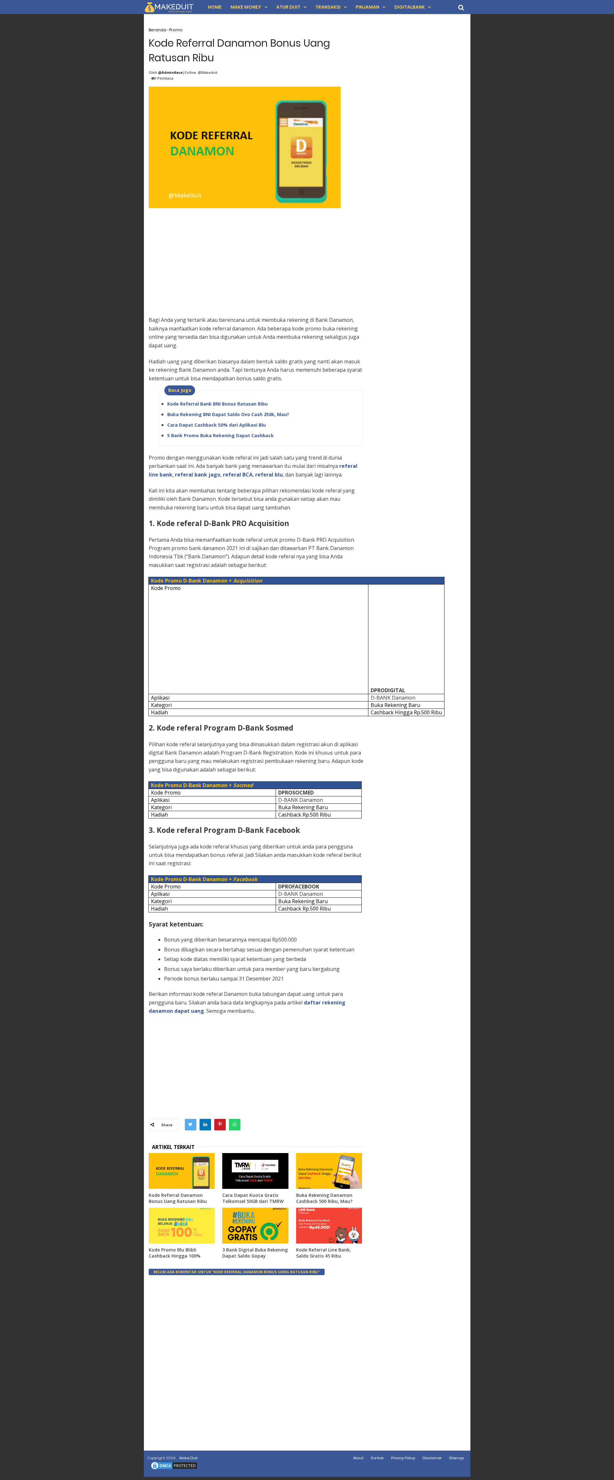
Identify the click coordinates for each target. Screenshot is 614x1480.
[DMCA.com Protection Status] (174, 1469)
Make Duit (188, 1458)
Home (215, 7)
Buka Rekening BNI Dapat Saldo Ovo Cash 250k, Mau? (228, 414)
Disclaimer (432, 1458)
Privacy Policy (403, 1458)
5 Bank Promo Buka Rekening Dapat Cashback (220, 435)
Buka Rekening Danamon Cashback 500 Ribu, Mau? (324, 1198)
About (358, 1458)
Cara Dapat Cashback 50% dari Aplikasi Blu (216, 425)
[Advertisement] (256, 255)
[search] (461, 7)
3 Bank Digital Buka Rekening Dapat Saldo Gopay (255, 1253)
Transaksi (328, 7)
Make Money (246, 7)
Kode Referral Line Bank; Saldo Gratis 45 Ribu (323, 1253)
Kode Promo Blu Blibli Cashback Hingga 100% (175, 1253)
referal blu (269, 474)
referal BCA (238, 474)
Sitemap (456, 1458)
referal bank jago (197, 474)
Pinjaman (367, 7)
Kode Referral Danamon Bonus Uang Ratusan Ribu (178, 1198)
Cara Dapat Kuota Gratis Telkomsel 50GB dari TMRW (253, 1198)
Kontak (377, 1458)
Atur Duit (288, 7)
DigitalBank (409, 7)
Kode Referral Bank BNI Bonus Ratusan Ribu (217, 404)
